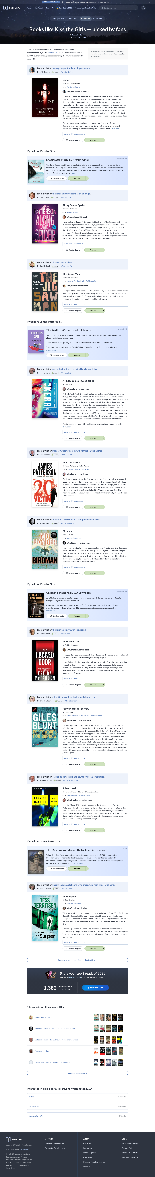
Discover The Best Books (54, 1143)
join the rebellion (119, 54)
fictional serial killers (62, 262)
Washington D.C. (36, 1116)
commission (120, 51)
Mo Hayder (69, 535)
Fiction (29, 8)
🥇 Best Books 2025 (64, 8)
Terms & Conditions (130, 1152)
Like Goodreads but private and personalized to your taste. (85, 2)
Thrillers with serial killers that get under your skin (55, 1028)
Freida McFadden (71, 645)
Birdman (67, 531)
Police (31, 1097)
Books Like (85, 19)
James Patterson (78, 35)
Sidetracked (69, 788)
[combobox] (118, 7)
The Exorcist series (73, 87)
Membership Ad (122, 158)
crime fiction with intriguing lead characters (73, 697)
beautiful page (74, 977)
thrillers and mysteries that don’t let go (71, 193)
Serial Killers (34, 1106)
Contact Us (88, 1157)
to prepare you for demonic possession (71, 68)
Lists (97, 19)
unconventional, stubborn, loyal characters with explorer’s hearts (83, 885)
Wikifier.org (24, 1149)
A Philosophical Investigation (78, 380)
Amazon (93, 140)
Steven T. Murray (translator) (88, 792)
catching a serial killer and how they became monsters (78, 776)
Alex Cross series (79, 37)
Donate (86, 1166)
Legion (66, 79)
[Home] (13, 7)
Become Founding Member (94, 1162)
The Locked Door (72, 641)
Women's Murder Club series (78, 469)
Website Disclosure (130, 1157)
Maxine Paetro (83, 466)
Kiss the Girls (58, 19)
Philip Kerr (69, 384)
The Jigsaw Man (71, 273)
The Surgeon (69, 896)
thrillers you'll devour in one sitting (69, 630)
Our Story (87, 1143)
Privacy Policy (127, 1148)
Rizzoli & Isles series (74, 903)
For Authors (88, 1148)
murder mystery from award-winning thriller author (77, 450)
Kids (47, 8)
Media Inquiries (89, 1152)
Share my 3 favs (96, 987)
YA (53, 8)
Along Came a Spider (74, 205)
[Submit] (101, 7)
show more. (116, 128)
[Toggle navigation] (150, 7)
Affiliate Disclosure (130, 1143)
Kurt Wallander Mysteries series (78, 795)
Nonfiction (39, 8)
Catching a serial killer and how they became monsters (56, 1040)
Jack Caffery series (74, 538)
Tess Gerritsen (70, 900)
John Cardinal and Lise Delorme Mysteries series (84, 716)
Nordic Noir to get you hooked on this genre (52, 1062)
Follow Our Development (54, 1148)
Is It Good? (73, 19)
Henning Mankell (71, 792)
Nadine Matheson (71, 277)
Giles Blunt (69, 712)
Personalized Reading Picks (85, 8)
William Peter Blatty (72, 83)
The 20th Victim (71, 462)
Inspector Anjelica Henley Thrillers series (81, 281)
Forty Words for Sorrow (76, 708)
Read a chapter (75, 140)
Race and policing (42, 1051)
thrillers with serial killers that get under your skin (76, 519)
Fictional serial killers (43, 1017)
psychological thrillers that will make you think (74, 369)
